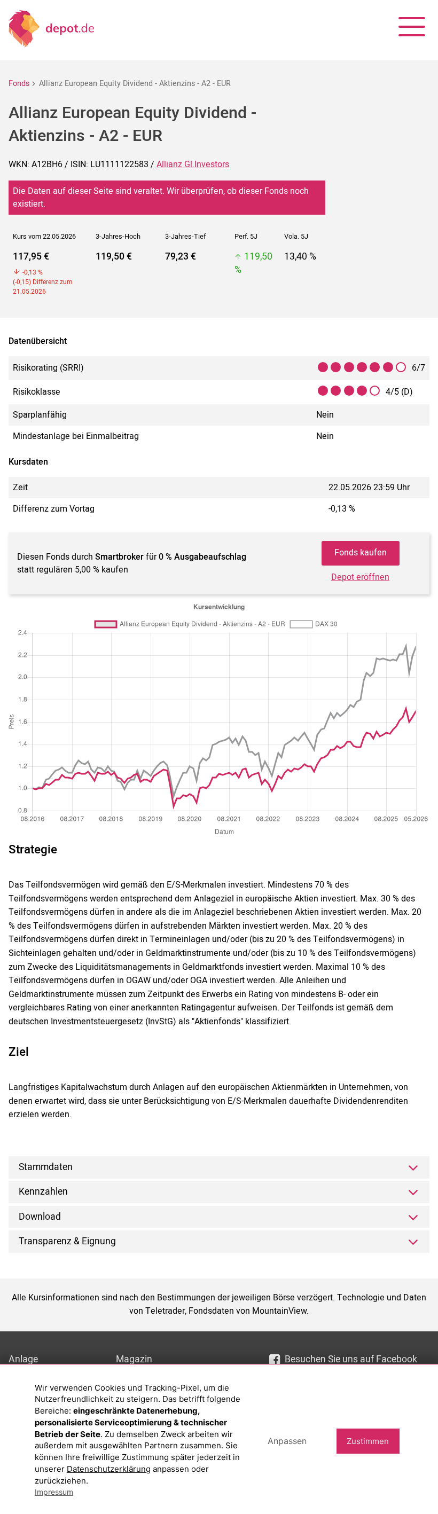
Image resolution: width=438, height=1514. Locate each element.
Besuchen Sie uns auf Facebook (351, 1359)
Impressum (54, 1491)
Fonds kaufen (360, 552)
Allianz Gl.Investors (193, 164)
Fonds (19, 83)
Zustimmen (368, 1441)
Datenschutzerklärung (109, 1469)
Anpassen (287, 1440)
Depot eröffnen (360, 577)
